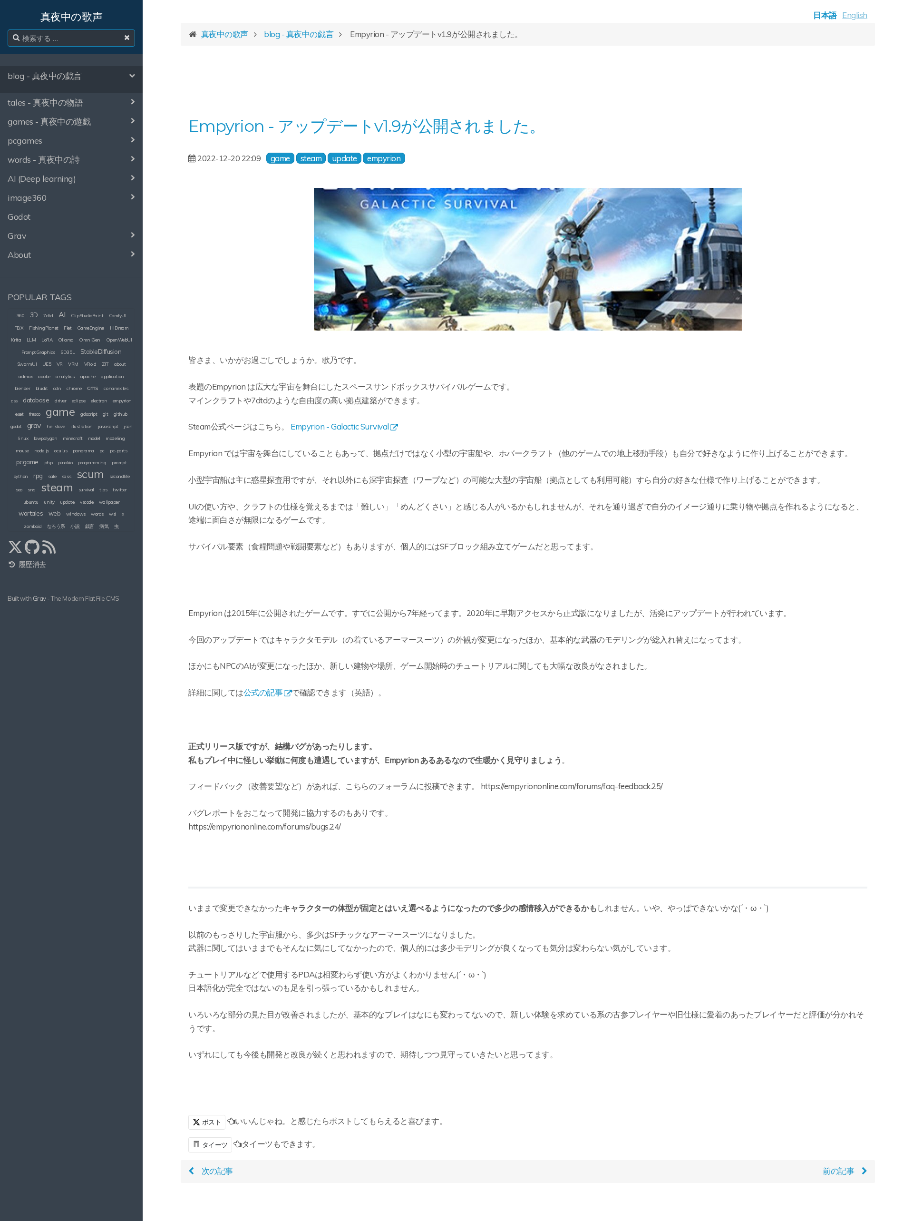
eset (19, 414)
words (97, 514)
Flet (67, 328)
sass (66, 476)
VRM (73, 364)
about (120, 364)
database (36, 400)
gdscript (88, 414)
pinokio (65, 462)
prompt (119, 462)
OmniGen (89, 340)
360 (21, 316)
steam (57, 487)
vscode (86, 502)
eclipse (79, 401)
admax (26, 376)
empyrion (122, 401)
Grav (39, 598)
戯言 (89, 526)
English (854, 15)
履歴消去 (31, 564)
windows (76, 514)
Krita (16, 340)
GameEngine (90, 328)
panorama (83, 451)
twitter (120, 490)
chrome (74, 388)
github (120, 414)
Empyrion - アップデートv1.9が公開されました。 (366, 126)
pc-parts (118, 451)
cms (92, 387)
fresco (34, 414)
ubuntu (31, 502)
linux (23, 438)
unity (49, 502)
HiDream (119, 328)
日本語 (825, 15)
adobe (44, 376)
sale (52, 476)
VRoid (90, 364)
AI (62, 314)
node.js (41, 451)
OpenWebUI (119, 340)
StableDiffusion (101, 351)
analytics (65, 376)
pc (101, 451)
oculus (60, 451)
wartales (31, 513)
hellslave (56, 426)
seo (19, 490)
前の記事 (838, 1171)
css (14, 401)
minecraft (73, 438)
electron (99, 401)
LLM (31, 340)
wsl (113, 514)
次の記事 (217, 1171)
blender (22, 388)
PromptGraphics (38, 352)
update (67, 502)
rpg (38, 475)
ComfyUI (117, 316)
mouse (22, 451)
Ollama (66, 340)
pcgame (27, 462)
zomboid (32, 526)
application (112, 376)
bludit (42, 388)
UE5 (46, 364)
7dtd (48, 316)
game (60, 411)
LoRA (46, 340)
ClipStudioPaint (87, 316)
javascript (108, 426)
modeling (115, 438)
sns (31, 490)
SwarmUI (27, 364)
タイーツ (215, 1145)
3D (34, 315)
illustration (81, 426)
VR (60, 364)
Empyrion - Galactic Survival (340, 426)
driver (60, 401)
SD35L (67, 352)
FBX (19, 328)
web (55, 513)
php (48, 462)
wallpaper (109, 502)
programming (92, 462)
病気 (103, 526)
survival (86, 490)
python (20, 476)
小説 (74, 526)
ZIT (105, 364)
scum (90, 474)
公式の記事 (263, 692)
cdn (57, 388)
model (94, 438)
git (105, 414)
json (128, 426)
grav (34, 425)
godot (16, 426)
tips (103, 490)
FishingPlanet (43, 328)
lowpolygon (45, 438)
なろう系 (56, 526)
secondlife (119, 476)
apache (88, 376)
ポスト (210, 1122)
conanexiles (116, 388)
